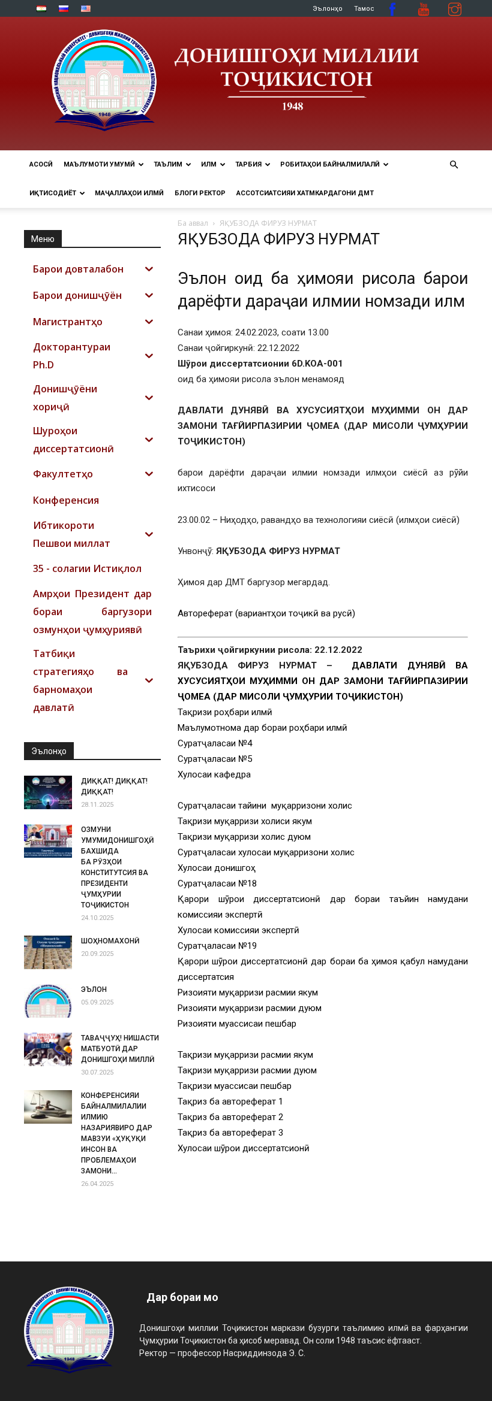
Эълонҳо (328, 9)
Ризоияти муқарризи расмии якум (248, 992)
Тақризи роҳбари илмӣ (225, 712)
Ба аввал (193, 223)
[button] (453, 165)
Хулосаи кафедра (214, 774)
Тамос (364, 9)
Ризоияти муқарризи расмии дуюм (250, 1008)
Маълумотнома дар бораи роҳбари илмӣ (262, 727)
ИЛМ (209, 164)
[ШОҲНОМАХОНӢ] (48, 952)
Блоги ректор (200, 193)
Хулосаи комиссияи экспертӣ (238, 930)
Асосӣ (41, 164)
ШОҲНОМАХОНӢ (110, 941)
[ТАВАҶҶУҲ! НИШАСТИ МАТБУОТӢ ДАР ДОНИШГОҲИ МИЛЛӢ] (48, 1049)
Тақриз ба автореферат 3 (230, 1132)
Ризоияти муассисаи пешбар (237, 1023)
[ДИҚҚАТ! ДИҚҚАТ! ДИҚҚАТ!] (48, 792)
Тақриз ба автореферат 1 (230, 1101)
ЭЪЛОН (94, 989)
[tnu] (246, 83)
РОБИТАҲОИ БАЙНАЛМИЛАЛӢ (330, 164)
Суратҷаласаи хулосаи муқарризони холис (267, 852)
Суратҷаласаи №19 (217, 945)
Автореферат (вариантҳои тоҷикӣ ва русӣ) (266, 613)
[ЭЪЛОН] (48, 1001)
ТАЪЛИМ (168, 164)
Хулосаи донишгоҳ (217, 868)
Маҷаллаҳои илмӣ (129, 193)
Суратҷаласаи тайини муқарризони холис (265, 805)
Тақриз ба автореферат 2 (230, 1117)
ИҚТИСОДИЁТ (52, 193)
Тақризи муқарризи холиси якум (245, 821)
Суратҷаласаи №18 (217, 883)
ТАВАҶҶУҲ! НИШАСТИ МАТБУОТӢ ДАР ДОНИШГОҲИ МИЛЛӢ (120, 1049)
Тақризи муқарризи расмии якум (245, 1054)
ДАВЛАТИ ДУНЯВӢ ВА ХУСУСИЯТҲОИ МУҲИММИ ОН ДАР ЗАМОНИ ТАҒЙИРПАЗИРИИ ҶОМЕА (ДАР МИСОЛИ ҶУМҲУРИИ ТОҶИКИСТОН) (323, 681)
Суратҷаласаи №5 (215, 759)
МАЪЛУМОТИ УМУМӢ (99, 164)
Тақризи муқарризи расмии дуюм (247, 1070)
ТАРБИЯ (248, 164)
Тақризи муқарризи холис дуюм (244, 836)
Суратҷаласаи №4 (215, 743)
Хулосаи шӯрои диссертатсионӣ (244, 1148)
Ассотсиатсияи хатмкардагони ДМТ (305, 193)
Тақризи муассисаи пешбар (235, 1086)
